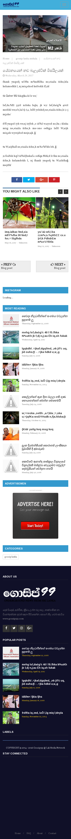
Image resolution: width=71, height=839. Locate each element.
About (40, 833)
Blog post (6, 268)
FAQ (29, 833)
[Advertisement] (35, 796)
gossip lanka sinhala (27, 58)
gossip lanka (11, 556)
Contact (52, 833)
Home (6, 58)
